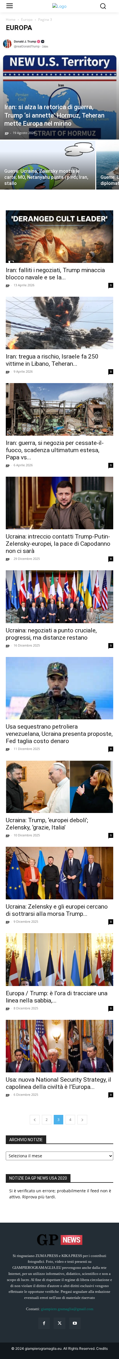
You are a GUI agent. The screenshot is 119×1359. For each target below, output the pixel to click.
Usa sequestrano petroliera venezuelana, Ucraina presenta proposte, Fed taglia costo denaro (59, 734)
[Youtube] (75, 1323)
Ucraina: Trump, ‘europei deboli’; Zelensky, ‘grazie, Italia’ (47, 824)
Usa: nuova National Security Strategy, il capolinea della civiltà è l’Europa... (58, 1083)
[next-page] (82, 1119)
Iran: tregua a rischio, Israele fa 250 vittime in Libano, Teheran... (52, 360)
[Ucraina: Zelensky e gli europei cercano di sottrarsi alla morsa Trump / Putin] (59, 873)
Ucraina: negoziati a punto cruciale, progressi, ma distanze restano (51, 634)
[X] (59, 1323)
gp (7, 133)
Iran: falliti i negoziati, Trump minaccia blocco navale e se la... (55, 274)
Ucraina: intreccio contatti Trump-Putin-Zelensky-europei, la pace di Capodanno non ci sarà (58, 543)
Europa (27, 19)
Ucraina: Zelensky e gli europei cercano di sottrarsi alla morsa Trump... (57, 910)
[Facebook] (44, 1323)
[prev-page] (35, 1119)
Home (11, 19)
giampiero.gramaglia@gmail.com (67, 1309)
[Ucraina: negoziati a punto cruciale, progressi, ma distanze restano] (59, 596)
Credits (102, 1348)
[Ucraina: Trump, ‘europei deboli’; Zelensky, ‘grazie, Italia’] (59, 786)
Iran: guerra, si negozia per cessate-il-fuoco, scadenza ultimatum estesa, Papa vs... (55, 450)
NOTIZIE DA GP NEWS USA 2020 (38, 1178)
